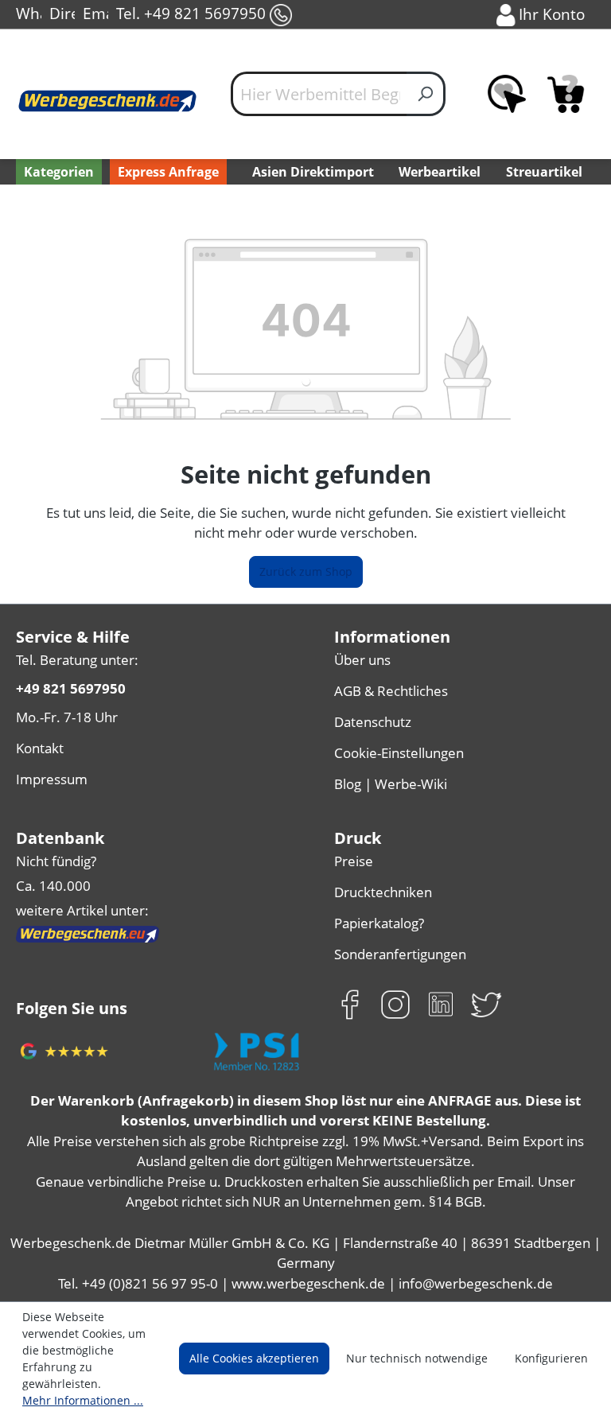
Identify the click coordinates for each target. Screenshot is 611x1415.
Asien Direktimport (313, 172)
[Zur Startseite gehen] (107, 100)
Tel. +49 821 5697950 (193, 13)
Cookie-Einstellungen (399, 753)
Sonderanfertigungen (400, 954)
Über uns (362, 660)
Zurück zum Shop (305, 571)
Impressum (52, 779)
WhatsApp (28, 13)
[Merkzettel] (506, 93)
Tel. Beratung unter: (77, 660)
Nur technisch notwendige (417, 1358)
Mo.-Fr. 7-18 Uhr (67, 717)
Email (95, 13)
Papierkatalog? (379, 923)
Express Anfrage (168, 172)
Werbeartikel (440, 172)
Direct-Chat (62, 13)
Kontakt (40, 748)
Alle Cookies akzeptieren (254, 1358)
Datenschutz (372, 722)
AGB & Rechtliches (391, 691)
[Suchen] (426, 94)
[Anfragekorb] (565, 93)
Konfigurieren (551, 1358)
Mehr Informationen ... (82, 1400)
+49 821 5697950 (71, 688)
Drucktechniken (383, 892)
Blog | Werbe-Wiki (390, 784)
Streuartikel (544, 172)
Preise (353, 861)
